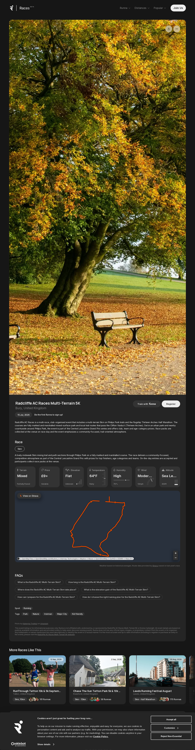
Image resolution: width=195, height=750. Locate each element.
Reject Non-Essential (171, 736)
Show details (43, 744)
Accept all (171, 719)
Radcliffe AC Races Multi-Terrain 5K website (56, 634)
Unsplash (44, 624)
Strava (155, 566)
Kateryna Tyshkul (30, 624)
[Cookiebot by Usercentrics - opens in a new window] (18, 744)
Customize (169, 728)
